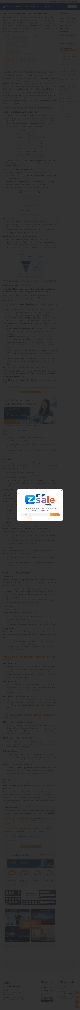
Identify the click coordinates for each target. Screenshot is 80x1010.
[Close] (61, 491)
